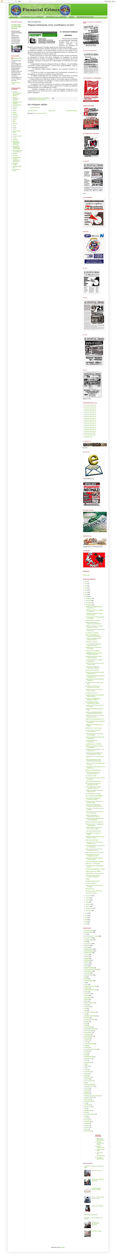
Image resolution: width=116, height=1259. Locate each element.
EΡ (85, 1068)
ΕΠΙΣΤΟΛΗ (87, 1088)
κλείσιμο (86, 1129)
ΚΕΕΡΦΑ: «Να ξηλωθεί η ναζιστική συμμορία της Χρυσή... (94, 626)
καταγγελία (87, 1125)
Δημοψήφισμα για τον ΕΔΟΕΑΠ (93, 744)
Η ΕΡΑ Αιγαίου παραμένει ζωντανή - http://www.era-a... (94, 607)
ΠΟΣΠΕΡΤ (34, 99)
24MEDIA (86, 1066)
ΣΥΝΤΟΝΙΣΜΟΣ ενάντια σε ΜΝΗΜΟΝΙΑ (31, 17)
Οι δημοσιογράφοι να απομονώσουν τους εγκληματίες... (94, 734)
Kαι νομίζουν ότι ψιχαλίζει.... (92, 632)
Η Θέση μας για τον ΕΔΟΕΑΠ (93, 650)
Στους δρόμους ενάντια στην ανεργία (94, 852)
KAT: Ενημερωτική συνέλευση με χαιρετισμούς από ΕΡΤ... (93, 784)
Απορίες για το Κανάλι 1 (97, 1206)
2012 (86, 913)
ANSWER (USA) (101, 1155)
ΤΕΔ (85, 977)
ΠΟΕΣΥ (14, 138)
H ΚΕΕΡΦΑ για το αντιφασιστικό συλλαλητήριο (93, 648)
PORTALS (86, 962)
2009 (86, 919)
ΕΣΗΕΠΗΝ (15, 116)
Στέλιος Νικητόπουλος (89, 1114)
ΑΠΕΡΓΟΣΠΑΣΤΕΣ (89, 1056)
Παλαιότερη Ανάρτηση (71, 110)
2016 (86, 590)
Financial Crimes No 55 (90, 407)
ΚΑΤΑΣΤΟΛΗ (87, 1099)
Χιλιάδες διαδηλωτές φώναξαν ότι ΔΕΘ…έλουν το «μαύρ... (94, 828)
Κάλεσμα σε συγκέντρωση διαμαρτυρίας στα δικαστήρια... (94, 623)
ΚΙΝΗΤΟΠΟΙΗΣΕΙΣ (88, 951)
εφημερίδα (86, 1123)
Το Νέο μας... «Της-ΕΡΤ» (92, 641)
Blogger (63, 1247)
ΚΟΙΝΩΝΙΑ (87, 1040)
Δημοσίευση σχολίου (35, 107)
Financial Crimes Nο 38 (90, 431)
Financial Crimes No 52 (90, 411)
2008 (86, 921)
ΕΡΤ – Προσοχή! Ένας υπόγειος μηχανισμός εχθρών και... (93, 787)
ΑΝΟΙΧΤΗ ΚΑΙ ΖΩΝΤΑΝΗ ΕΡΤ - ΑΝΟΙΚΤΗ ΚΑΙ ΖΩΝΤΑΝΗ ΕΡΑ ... (94, 805)
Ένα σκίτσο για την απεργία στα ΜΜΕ (96, 1189)
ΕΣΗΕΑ (14, 112)
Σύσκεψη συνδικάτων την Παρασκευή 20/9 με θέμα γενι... (95, 695)
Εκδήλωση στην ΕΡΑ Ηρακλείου (93, 770)
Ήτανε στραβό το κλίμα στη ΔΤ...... (94, 781)
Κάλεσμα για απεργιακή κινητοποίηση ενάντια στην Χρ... (95, 673)
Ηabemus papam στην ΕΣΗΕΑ (93, 871)
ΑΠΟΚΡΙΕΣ (87, 1079)
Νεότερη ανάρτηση (32, 110)
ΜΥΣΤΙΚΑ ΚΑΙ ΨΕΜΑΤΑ (90, 1012)
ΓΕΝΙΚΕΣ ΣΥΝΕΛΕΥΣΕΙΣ (90, 1016)
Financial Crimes (17, 58)
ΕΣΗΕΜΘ (15, 114)
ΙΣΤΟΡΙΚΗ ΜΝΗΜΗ (89, 967)
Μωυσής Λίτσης (88, 1106)
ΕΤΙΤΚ (14, 129)
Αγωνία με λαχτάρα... (97, 1170)
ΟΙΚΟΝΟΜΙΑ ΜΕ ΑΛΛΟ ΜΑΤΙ (85, 17)
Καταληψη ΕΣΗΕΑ (17, 136)
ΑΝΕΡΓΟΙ (86, 995)
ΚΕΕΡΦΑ (71, 17)
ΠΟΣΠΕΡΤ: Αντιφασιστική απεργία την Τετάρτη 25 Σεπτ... (95, 664)
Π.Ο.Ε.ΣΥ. (86, 954)
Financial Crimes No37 (90, 433)
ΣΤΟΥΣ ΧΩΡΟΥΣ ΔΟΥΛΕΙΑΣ (91, 969)
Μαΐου (87, 902)
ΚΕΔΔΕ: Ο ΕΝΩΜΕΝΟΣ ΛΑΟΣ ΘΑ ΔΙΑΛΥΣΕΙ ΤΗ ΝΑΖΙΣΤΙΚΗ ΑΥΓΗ (94, 713)
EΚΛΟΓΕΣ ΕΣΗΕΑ (88, 980)
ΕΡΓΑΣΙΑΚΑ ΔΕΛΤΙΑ (89, 1003)
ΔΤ (85, 982)
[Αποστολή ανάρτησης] (53, 98)
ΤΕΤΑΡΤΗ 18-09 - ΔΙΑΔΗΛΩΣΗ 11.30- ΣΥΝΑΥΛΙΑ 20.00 (95, 750)
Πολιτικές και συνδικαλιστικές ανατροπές (95, 1223)
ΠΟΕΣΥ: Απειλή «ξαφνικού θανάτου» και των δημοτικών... (94, 812)
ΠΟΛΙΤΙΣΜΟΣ (87, 1034)
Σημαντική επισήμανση (91, 893)
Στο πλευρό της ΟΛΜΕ (91, 775)
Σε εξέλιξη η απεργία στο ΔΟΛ (93, 881)
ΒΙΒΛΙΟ (86, 1001)
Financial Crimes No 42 (90, 424)
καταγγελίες (87, 1127)
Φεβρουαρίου (89, 908)
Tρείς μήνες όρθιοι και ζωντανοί (93, 831)
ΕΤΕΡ (14, 121)
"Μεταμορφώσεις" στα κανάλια (93, 620)
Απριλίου (88, 904)
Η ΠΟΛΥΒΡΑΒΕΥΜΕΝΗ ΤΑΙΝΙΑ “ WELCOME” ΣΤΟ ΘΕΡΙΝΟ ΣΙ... (94, 760)
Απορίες (88, 879)
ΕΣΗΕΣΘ (15, 118)
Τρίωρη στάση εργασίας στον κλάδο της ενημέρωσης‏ (94, 746)
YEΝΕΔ (86, 1042)
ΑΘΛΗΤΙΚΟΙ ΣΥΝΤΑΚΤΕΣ (90, 986)
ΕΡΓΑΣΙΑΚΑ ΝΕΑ (88, 930)
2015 (86, 592)
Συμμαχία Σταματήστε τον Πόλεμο (100, 1143)
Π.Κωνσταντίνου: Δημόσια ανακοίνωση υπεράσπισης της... (95, 676)
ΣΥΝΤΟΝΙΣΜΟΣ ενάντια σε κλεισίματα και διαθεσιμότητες (16, 159)
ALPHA (86, 1053)
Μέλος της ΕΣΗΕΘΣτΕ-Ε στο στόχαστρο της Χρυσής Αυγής (94, 635)
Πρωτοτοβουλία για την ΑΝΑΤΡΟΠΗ (17, 151)
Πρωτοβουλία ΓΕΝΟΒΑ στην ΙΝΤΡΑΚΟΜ (16, 143)
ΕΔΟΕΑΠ (15, 107)
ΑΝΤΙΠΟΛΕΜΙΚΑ (88, 971)
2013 (86, 596)
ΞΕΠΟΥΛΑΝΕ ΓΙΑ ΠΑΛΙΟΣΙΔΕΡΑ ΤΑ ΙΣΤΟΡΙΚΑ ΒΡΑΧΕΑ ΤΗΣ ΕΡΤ (94, 753)
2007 (86, 924)
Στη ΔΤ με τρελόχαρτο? (91, 883)
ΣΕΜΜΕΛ (15, 153)
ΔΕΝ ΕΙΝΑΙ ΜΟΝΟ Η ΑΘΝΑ (91, 1049)
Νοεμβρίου (88, 600)
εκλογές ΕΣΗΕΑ (88, 1027)
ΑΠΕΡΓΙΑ (86, 988)
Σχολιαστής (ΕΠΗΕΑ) (15, 164)
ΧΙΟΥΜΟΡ (86, 1051)
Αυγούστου (89, 895)
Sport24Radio (87, 1071)
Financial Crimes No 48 (90, 416)
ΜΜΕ (85, 1010)
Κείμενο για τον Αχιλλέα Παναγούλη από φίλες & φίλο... (94, 858)
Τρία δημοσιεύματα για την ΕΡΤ (93, 793)
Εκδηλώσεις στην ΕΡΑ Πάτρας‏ (93, 863)
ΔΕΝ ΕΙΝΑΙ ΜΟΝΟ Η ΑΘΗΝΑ (91, 936)
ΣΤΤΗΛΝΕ (15, 155)
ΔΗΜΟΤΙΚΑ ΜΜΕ (88, 940)
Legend (86, 1069)
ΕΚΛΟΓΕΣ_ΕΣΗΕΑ (89, 1084)
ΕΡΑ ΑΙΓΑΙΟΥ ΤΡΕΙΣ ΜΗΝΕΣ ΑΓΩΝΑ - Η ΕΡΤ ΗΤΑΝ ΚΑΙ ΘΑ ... (95, 819)
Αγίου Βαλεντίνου (88, 1080)
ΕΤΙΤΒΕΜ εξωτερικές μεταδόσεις (92, 1095)
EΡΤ (85, 934)
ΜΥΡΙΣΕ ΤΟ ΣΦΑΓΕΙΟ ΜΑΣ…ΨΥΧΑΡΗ (95, 869)
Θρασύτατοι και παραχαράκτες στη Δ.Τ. (95, 719)
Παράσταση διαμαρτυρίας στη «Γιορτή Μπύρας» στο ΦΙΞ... (95, 837)
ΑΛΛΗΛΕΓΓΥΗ (88, 943)
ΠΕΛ (85, 1108)
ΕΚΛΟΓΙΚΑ (87, 1017)
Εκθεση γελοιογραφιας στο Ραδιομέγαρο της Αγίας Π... (93, 816)
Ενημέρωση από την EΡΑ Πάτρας (94, 891)
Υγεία (85, 1116)
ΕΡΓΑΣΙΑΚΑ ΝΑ (88, 1058)
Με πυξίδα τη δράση (97, 1231)
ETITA (85, 1055)
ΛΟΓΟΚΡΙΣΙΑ (87, 1105)
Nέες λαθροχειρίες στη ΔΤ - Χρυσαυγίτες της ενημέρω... (93, 702)
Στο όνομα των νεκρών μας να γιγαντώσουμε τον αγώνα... (93, 686)
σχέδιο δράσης (87, 1131)
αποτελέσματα (87, 1121)
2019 (86, 586)
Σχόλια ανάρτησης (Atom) (40, 113)
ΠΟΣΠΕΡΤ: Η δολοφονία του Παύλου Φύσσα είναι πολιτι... (95, 716)
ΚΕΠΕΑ (14, 134)
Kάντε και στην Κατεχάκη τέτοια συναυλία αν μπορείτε (93, 798)
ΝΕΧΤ (85, 1023)
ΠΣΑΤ (85, 1112)
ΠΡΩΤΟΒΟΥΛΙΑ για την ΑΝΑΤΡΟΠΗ (56, 17)
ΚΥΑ (85, 1103)
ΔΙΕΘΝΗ (86, 999)
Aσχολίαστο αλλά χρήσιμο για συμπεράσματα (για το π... (93, 773)
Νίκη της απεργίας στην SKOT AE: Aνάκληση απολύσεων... (94, 849)
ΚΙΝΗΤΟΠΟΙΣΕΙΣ (88, 1101)
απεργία (86, 1118)
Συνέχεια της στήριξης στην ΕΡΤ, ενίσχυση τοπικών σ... (93, 639)
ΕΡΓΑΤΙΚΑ (86, 1090)
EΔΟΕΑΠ (86, 958)
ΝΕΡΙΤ (85, 1060)
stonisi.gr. (86, 1073)
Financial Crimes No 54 (90, 409)
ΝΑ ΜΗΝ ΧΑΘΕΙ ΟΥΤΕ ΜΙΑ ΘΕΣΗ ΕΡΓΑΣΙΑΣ (16, 26)
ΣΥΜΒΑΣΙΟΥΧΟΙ (88, 952)
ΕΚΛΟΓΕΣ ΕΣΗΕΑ (88, 975)
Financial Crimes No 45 (90, 422)
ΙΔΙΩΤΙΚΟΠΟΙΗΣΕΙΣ (89, 1097)
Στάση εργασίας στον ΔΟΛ (92, 840)
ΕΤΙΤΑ (14, 125)
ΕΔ (85, 1082)
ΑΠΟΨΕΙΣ (86, 964)
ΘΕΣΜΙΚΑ (86, 1021)
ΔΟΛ (85, 1008)
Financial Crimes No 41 (90, 425)
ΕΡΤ (85, 941)
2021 (86, 581)
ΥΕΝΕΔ (86, 1004)
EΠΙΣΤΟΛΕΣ (87, 973)
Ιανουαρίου (89, 910)
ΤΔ (85, 1064)
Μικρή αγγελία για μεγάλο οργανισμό (94, 861)
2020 (86, 583)
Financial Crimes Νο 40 (90, 427)
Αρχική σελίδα (14, 17)
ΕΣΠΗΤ (14, 120)
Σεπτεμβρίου (89, 604)
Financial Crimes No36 (90, 435)
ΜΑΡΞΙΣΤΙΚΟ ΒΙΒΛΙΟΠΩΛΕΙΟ (100, 1139)
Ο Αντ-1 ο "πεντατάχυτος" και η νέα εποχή (98, 1197)
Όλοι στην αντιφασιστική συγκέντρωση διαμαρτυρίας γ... (95, 737)
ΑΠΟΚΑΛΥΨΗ (87, 1077)
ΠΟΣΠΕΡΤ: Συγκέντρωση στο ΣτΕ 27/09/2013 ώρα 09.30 (94, 653)
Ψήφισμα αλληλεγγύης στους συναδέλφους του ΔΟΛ (93, 855)
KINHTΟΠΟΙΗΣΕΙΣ (88, 1030)
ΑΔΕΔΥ (86, 1075)
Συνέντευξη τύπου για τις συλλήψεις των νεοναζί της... (94, 610)
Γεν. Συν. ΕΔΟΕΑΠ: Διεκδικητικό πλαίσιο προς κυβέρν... (93, 644)
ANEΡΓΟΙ (86, 1047)
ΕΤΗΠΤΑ (15, 123)
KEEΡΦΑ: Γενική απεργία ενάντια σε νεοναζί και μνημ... (94, 690)
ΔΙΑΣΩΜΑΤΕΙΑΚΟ (17, 105)
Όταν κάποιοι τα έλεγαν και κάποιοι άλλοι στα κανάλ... (94, 614)
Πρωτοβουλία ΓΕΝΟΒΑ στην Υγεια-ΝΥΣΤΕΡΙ (16, 147)
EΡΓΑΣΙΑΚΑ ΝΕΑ (41, 99)
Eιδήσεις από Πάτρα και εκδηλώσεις (94, 822)
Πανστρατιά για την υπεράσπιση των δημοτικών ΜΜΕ (94, 802)
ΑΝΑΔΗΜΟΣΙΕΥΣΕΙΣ (89, 1043)
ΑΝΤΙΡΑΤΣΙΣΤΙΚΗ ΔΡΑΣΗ (90, 990)
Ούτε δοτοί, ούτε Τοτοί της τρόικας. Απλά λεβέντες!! (94, 660)
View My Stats (86, 575)
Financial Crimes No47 (90, 418)
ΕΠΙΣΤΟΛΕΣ (87, 960)
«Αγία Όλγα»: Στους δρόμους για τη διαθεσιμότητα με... (94, 842)
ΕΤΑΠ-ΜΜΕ (87, 1038)
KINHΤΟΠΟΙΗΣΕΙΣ (88, 1036)
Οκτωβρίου (89, 602)
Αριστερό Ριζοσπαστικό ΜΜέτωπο (16, 99)
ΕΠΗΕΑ (14, 108)
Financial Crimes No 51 (90, 412)
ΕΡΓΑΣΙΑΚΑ (87, 1006)
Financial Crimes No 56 (90, 405)
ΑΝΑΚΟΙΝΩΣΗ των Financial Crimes (94, 873)
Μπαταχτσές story (90, 888)
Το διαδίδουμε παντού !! (91, 693)
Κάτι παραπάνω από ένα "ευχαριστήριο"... (92, 741)
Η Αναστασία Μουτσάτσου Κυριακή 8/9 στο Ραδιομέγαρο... (95, 846)
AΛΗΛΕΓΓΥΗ (87, 993)
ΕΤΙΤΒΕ (14, 127)
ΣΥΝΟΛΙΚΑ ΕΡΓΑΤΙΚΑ (89, 1019)
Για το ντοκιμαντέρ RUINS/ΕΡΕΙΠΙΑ (94, 795)
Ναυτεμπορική (87, 1062)
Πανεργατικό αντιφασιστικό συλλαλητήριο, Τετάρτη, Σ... (93, 667)
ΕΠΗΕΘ (15, 110)
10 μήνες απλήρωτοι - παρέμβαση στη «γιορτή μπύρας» (95, 824)
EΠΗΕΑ (86, 978)
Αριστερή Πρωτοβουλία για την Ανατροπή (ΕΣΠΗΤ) (17, 93)
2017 (86, 588)
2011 (86, 915)
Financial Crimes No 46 (90, 420)
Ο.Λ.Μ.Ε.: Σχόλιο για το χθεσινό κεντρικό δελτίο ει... (93, 731)
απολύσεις (86, 1119)
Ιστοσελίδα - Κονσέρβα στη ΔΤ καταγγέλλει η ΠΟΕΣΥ (93, 699)
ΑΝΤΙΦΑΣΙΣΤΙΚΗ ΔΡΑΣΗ (90, 1029)
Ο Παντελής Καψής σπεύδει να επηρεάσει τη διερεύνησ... (93, 876)
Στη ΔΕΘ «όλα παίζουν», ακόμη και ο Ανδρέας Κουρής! (94, 791)
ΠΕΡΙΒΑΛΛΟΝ (87, 1110)
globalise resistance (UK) (100, 1147)
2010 (86, 917)
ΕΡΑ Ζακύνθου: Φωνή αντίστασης (94, 728)
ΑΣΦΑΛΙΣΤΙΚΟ (87, 997)
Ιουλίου (88, 898)
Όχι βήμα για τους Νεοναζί (92, 670)
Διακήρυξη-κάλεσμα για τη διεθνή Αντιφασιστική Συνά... (94, 657)
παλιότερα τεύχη (88, 437)
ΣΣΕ (85, 1014)
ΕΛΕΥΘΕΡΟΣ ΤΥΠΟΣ (89, 1086)
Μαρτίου (88, 906)
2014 (86, 594)
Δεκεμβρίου (89, 598)
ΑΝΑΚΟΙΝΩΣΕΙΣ (88, 1032)
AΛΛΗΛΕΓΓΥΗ (88, 938)
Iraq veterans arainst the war (100, 1158)
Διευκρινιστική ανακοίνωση (90, 1214)
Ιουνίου (88, 900)
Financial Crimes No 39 (90, 429)
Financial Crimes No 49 (90, 414)
